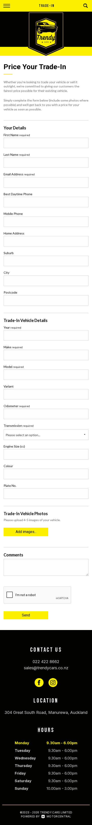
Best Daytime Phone (18, 194)
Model (14, 367)
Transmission (18, 425)
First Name (17, 135)
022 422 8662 (46, 661)
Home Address (14, 233)
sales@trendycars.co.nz (46, 667)
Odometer (17, 406)
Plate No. (10, 485)
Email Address (19, 174)
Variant (9, 386)
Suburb (9, 253)
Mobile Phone (13, 214)
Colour (8, 466)
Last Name (17, 154)
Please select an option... (23, 435)
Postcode (10, 292)
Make (13, 347)
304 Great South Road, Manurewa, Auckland (46, 712)
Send (26, 615)
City (6, 272)
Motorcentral (59, 816)
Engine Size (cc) (14, 446)
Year (12, 327)
